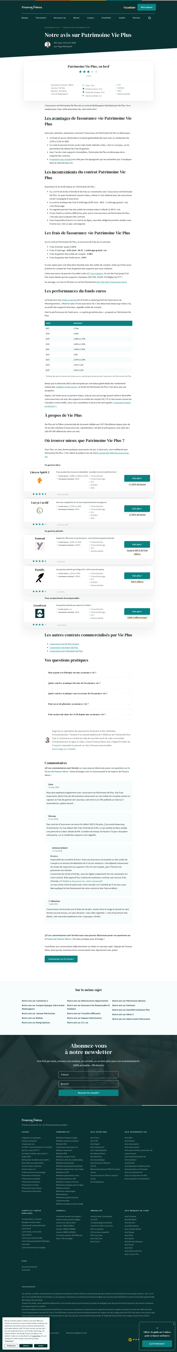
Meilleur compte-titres (65, 1156)
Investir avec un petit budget (68, 1219)
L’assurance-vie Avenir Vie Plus (63, 647)
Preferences (11, 1346)
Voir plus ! (137, 478)
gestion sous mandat (62, 159)
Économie (26, 1270)
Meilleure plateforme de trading (69, 1204)
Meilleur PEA (61, 1144)
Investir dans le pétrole (31, 1166)
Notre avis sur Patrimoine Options (129, 1000)
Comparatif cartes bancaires (34, 1225)
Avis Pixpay (129, 1232)
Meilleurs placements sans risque (70, 1169)
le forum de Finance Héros (58, 939)
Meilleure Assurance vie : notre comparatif (82, 881)
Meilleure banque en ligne (67, 1137)
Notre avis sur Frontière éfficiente (83, 1013)
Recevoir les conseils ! (88, 1092)
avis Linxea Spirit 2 (63, 494)
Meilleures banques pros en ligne (69, 1185)
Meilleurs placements (65, 1163)
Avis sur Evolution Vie (133, 1172)
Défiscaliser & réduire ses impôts (35, 1160)
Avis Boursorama (132, 1226)
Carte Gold (26, 1228)
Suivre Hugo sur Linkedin (63, 749)
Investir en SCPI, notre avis (101, 1226)
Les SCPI (93, 1219)
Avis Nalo (128, 1137)
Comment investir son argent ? (69, 1216)
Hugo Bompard (65, 46)
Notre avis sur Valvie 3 (123, 1014)
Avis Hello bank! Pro (133, 1251)
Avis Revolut (130, 1222)
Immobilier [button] (106, 17)
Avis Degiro (95, 1144)
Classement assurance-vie (67, 1147)
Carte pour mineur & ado (32, 1238)
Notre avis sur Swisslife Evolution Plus (131, 1009)
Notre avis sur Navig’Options (36, 1022)
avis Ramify (61, 592)
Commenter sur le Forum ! (61, 959)
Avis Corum (95, 1241)
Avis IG (93, 1166)
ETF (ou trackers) (95, 273)
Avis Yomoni (130, 1141)
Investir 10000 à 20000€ (65, 1229)
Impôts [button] (122, 17)
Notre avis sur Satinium (123, 1005)
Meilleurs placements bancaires (69, 1166)
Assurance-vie (52, 28)
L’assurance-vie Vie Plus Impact (64, 644)
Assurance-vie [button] (60, 17)
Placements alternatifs (31, 1191)
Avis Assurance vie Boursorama (137, 1166)
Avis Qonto (129, 1238)
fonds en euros (69, 300)
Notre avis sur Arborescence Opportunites (87, 1000)
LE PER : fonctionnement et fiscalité (37, 1147)
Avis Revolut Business (134, 1241)
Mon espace (146, 7)
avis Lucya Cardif (62, 525)
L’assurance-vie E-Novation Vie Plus (66, 651)
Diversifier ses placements (33, 1163)
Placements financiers (31, 1175)
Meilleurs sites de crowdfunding (69, 1160)
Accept (40, 1346)
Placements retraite (30, 1185)
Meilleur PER (61, 1153)
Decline (26, 1346)
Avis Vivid (128, 1248)
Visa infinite (27, 1235)
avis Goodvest (61, 625)
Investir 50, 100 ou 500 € (66, 1222)
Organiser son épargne (31, 1137)
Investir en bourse (29, 1141)
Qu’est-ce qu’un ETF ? (31, 1150)
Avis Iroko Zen (96, 1238)
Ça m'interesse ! (157, 1343)
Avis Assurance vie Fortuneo (136, 1169)
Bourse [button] (76, 17)
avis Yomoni (61, 562)
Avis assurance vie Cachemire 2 (137, 1178)
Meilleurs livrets (63, 1188)
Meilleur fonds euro (64, 1150)
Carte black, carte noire (31, 1231)
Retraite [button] (136, 17)
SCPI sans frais (96, 1235)
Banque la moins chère (31, 1222)
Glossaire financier (29, 1266)
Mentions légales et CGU (76, 1333)
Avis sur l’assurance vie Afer (136, 1175)
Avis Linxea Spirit (132, 1144)
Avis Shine (129, 1235)
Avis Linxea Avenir (132, 1147)
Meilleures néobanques (65, 1191)
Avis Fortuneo (130, 1216)
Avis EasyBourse (97, 1182)
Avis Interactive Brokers (100, 1163)
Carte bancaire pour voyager (33, 1247)
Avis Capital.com (97, 1147)
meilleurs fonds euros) (66, 387)
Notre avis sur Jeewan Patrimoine (38, 1013)
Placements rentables (31, 1178)
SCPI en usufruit (97, 1229)
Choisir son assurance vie (76, 28)
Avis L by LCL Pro (132, 1254)
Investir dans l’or (29, 1169)
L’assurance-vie (28, 1144)
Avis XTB (94, 1141)
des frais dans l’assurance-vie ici (111, 282)
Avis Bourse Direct (97, 1153)
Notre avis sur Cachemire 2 (35, 1000)
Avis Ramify (129, 1163)
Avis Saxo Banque (97, 1160)
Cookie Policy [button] (36, 1336)
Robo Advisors (62, 1194)
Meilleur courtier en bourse (67, 1141)
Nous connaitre (53, 1333)
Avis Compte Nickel (133, 1229)
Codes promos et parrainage (34, 1172)
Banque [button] (25, 17)
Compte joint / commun (32, 1219)
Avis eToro (94, 1137)
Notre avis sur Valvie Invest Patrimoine (131, 1019)
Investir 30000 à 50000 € (66, 1232)
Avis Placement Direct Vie (135, 1156)
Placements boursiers (31, 1182)
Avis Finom (129, 1244)
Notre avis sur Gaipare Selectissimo (84, 1018)
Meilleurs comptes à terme (67, 1182)
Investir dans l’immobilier (101, 1216)
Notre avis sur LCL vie (77, 1022)
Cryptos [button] (90, 17)
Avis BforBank (131, 1219)
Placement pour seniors (32, 1188)
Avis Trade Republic (98, 1150)
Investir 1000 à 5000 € (65, 1226)
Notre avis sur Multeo (32, 1018)
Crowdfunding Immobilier (101, 1222)
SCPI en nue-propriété (99, 1232)
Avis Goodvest (131, 1160)
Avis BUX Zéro (96, 1156)
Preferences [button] (9, 1341)
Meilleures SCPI (62, 1172)
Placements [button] (41, 17)
